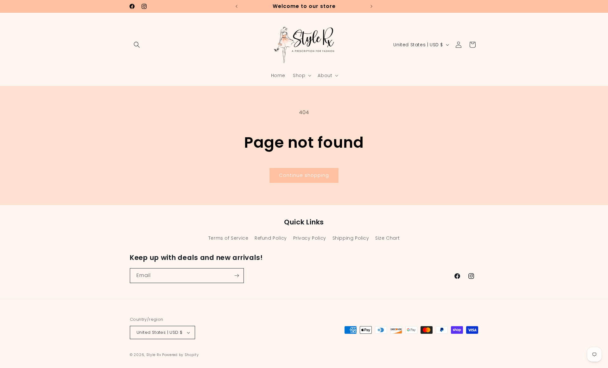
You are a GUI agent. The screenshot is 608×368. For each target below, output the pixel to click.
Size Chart (387, 238)
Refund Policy (271, 238)
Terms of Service (228, 238)
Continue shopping (304, 175)
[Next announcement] (371, 6)
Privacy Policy (309, 238)
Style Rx (153, 354)
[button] (137, 45)
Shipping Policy (350, 238)
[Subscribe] (237, 275)
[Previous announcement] (237, 6)
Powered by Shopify (180, 354)
